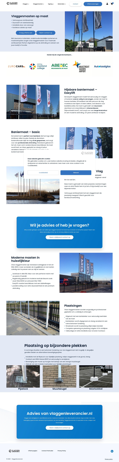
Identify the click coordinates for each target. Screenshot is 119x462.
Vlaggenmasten (38, 4)
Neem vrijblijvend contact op (60, 237)
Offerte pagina (32, 451)
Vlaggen (25, 4)
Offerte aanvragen (93, 4)
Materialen (61, 4)
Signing (50, 4)
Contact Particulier (47, 451)
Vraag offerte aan (25, 33)
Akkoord (76, 172)
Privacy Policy (62, 451)
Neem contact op (45, 33)
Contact (75, 4)
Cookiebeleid (43, 173)
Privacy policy (109, 459)
